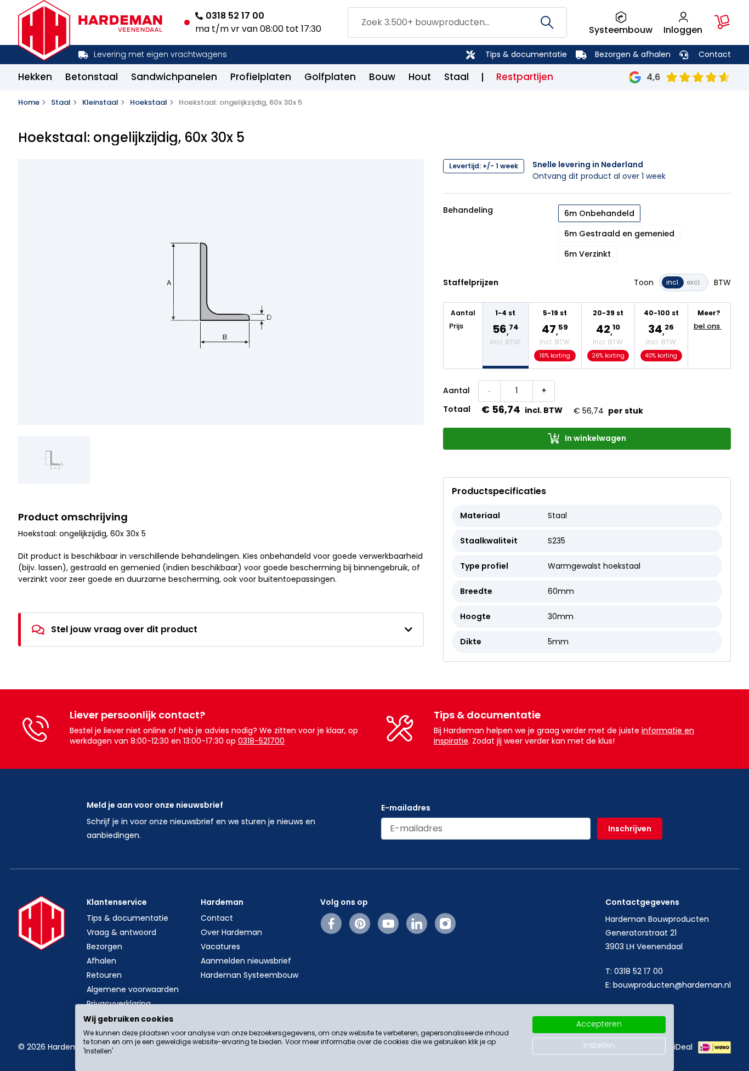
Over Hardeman (231, 932)
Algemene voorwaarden (133, 989)
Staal (456, 76)
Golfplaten (330, 76)
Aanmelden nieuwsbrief (246, 960)
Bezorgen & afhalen (633, 54)
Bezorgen (104, 946)
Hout (419, 76)
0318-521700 (261, 740)
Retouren (104, 975)
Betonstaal (91, 76)
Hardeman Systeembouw (249, 975)
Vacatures (220, 946)
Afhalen (101, 960)
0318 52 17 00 (235, 15)
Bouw (382, 76)
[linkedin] (416, 923)
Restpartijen (524, 76)
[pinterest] (360, 923)
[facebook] (331, 923)
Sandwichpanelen (174, 76)
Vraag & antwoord (121, 932)
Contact (715, 54)
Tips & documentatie (526, 54)
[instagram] (445, 923)
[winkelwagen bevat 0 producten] (722, 22)
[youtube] (388, 923)
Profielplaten (260, 76)
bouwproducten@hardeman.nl (672, 984)
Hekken (35, 76)
